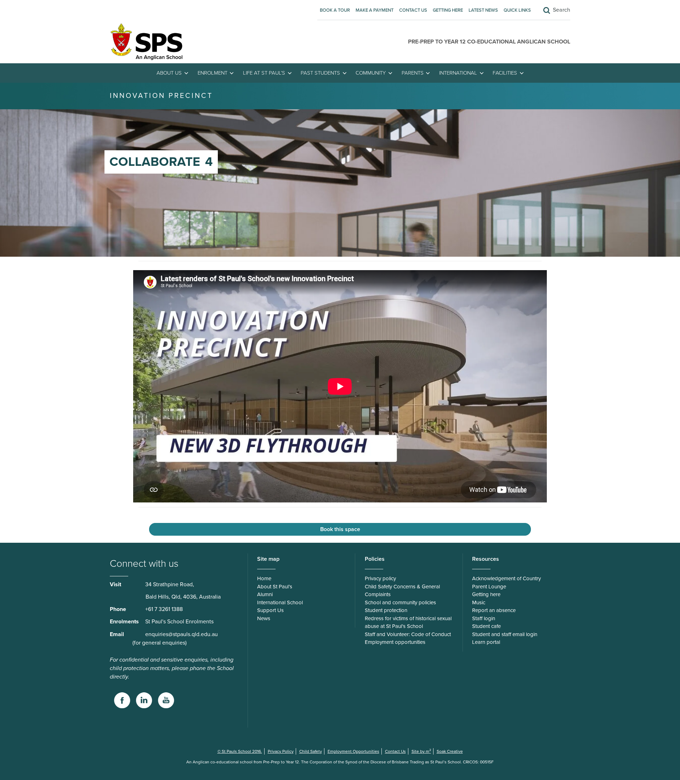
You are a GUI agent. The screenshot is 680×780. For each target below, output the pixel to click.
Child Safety (310, 751)
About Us (169, 73)
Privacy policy (380, 578)
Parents (413, 73)
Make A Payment (374, 10)
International (458, 73)
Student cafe (486, 626)
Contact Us (413, 10)
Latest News (483, 10)
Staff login (483, 618)
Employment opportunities (395, 642)
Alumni (265, 594)
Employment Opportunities (353, 751)
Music (478, 602)
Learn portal (486, 642)
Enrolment (212, 73)
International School (280, 602)
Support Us (270, 610)
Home (264, 578)
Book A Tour (335, 10)
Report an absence (494, 610)
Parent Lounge (489, 586)
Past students (320, 73)
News (263, 618)
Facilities (505, 73)
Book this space (340, 529)
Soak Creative (450, 751)
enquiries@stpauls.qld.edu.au (181, 634)
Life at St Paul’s (264, 73)
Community (371, 73)
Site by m (421, 751)
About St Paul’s (274, 586)
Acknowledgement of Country (506, 578)
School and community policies (400, 602)
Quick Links (517, 10)
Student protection (386, 610)
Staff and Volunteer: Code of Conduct (408, 634)
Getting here (448, 10)
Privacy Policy (281, 751)
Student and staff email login (504, 634)
